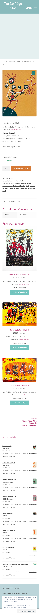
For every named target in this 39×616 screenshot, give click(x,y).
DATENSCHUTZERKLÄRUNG (17, 594)
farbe (23, 186)
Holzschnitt (17, 186)
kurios (11, 188)
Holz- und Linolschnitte (16, 62)
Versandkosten (16, 130)
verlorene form (7, 186)
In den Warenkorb (21, 168)
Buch (27, 186)
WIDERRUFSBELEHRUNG (11, 588)
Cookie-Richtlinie (21, 607)
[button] (33, 73)
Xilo (12, 183)
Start (5, 62)
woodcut (24, 183)
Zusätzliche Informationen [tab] (11, 201)
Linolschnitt (24, 188)
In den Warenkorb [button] (19, 292)
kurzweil (16, 188)
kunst (29, 183)
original (17, 183)
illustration (32, 188)
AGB (4, 594)
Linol (4, 191)
